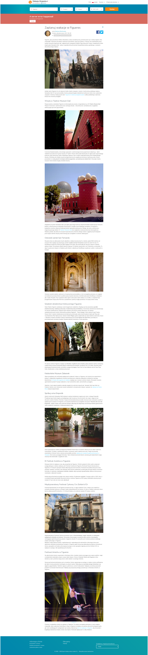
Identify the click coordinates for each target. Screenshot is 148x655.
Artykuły (65, 643)
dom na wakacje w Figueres (84, 628)
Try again (33, 21)
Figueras (56, 35)
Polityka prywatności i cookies (37, 645)
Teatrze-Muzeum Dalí (66, 230)
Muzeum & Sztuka (66, 35)
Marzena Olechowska (60, 31)
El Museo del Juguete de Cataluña (61, 380)
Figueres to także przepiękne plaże (75, 95)
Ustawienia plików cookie (36, 647)
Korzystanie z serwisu (35, 643)
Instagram (74, 622)
